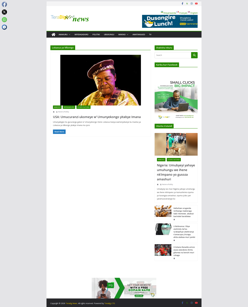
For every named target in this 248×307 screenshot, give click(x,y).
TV (150, 34)
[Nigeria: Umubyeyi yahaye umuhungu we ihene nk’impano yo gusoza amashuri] (176, 144)
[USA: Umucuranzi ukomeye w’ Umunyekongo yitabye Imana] (100, 80)
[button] (69, 34)
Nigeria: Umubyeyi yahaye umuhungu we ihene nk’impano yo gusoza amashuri (176, 172)
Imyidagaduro (81, 34)
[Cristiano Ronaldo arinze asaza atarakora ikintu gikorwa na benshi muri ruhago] (163, 252)
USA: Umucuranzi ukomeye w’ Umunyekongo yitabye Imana (97, 117)
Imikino (122, 34)
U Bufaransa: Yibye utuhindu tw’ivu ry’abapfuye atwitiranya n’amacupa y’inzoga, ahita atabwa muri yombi (184, 231)
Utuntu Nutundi (84, 107)
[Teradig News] (53, 34)
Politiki (96, 34)
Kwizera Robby (63, 112)
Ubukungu (109, 34)
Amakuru (63, 34)
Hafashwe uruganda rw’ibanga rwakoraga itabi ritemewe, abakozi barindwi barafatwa (183, 212)
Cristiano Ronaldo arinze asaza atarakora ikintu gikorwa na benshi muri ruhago (184, 251)
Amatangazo (139, 34)
